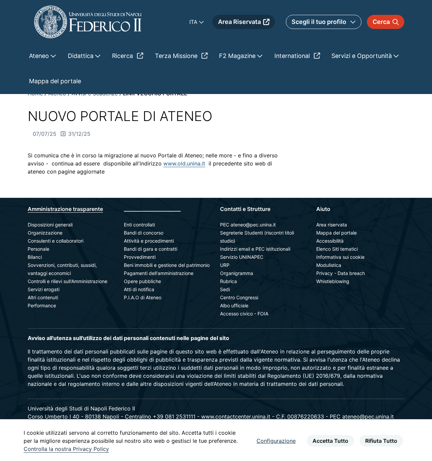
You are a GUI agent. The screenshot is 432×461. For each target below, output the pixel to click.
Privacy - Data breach (340, 273)
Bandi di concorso (143, 233)
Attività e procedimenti (149, 241)
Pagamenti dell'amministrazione (158, 273)
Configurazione (276, 440)
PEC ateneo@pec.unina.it (248, 224)
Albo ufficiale (234, 305)
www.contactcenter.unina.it (235, 416)
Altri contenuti (43, 297)
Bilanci (35, 257)
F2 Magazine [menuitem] (238, 55)
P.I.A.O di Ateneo (142, 297)
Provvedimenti (140, 257)
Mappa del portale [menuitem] (55, 81)
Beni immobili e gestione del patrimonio (167, 265)
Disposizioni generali (50, 224)
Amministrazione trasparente (65, 209)
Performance (42, 305)
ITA (194, 22)
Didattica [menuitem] (81, 55)
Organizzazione (45, 233)
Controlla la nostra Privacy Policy (66, 448)
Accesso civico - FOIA (244, 313)
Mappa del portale (336, 233)
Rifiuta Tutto (381, 440)
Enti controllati (139, 224)
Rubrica (228, 281)
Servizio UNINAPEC (241, 257)
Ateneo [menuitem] (40, 55)
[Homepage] (88, 22)
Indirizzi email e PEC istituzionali (255, 249)
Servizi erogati (43, 289)
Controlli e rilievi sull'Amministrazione (67, 281)
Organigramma (236, 273)
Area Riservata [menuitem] (239, 21)
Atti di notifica (139, 289)
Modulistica (328, 265)
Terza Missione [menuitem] (177, 55)
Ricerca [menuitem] (123, 55)
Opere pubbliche (142, 281)
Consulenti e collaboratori (55, 241)
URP (225, 265)
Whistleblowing (332, 281)
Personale (38, 249)
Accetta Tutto (330, 440)
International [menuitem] (293, 55)
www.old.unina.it (184, 163)
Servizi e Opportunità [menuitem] (362, 55)
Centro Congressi (239, 297)
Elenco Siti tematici (337, 249)
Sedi (225, 289)
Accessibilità (330, 241)
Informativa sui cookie (340, 257)
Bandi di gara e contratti (150, 249)
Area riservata (331, 224)
